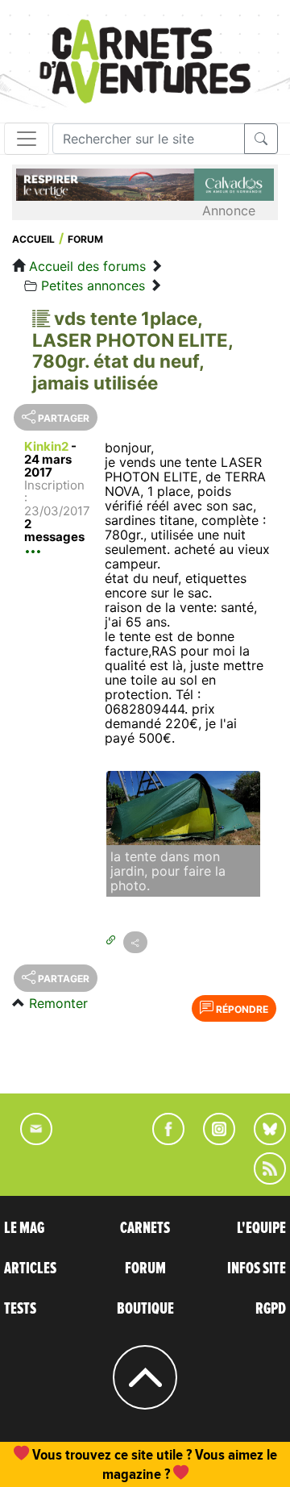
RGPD (270, 1309)
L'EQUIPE (261, 1228)
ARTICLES (30, 1268)
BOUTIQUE (145, 1309)
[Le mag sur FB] (161, 1140)
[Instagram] (212, 1140)
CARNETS (145, 1228)
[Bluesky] (262, 1140)
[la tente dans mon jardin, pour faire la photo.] (183, 808)
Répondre (240, 1009)
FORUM (145, 1268)
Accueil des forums (87, 266)
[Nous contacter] (28, 1140)
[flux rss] (262, 1180)
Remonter (58, 1003)
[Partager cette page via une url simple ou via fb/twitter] (135, 942)
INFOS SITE (256, 1268)
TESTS (20, 1309)
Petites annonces (93, 285)
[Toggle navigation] (26, 139)
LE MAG (24, 1228)
